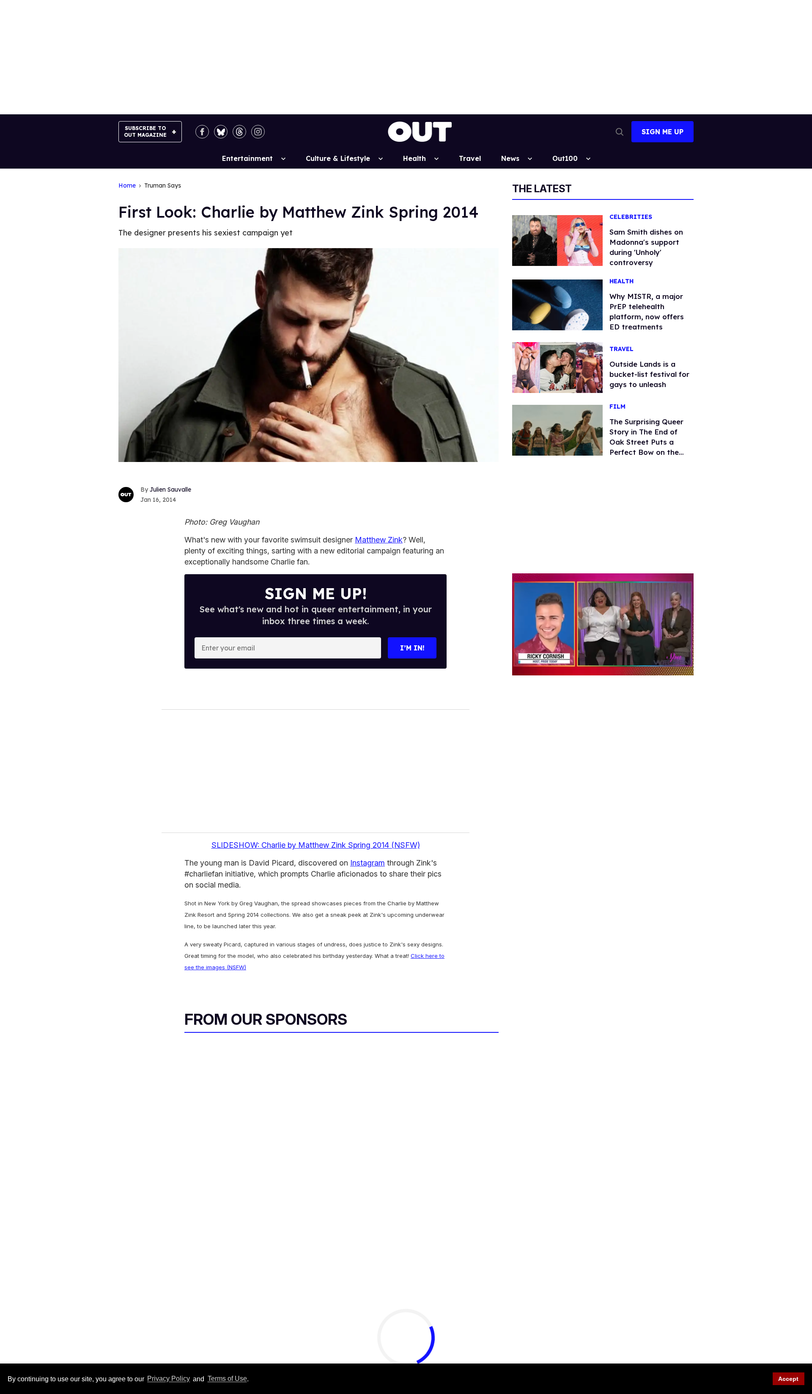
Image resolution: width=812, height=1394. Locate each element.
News (510, 158)
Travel (470, 158)
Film (617, 406)
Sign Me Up (662, 131)
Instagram (367, 862)
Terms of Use (227, 1379)
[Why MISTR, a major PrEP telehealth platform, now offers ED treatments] (557, 304)
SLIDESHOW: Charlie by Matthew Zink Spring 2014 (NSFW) (315, 845)
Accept (788, 1378)
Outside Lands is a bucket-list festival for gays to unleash (649, 374)
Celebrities (630, 217)
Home (127, 185)
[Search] (619, 132)
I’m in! (412, 648)
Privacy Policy (168, 1379)
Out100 (565, 158)
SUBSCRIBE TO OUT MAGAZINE (145, 131)
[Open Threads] (239, 131)
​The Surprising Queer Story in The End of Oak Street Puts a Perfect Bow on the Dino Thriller (646, 442)
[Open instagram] (258, 131)
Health (414, 158)
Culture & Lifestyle (338, 158)
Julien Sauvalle (170, 489)
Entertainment (247, 158)
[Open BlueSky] (221, 131)
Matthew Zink (379, 539)
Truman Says (162, 185)
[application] (603, 624)
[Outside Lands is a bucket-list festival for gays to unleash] (557, 367)
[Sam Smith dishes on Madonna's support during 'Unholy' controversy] (557, 240)
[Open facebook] (202, 131)
